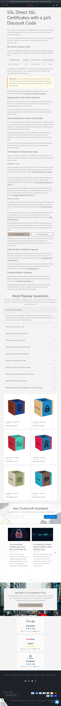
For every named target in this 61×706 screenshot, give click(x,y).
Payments (53, 675)
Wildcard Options (46, 206)
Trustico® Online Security (21, 700)
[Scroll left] (5, 552)
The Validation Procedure (23, 281)
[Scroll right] (55, 552)
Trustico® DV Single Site (39, 422)
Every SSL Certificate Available (35, 93)
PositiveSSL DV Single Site (12, 422)
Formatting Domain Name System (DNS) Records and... (42, 546)
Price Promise (35, 675)
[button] (3, 5)
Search (7, 675)
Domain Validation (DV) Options (42, 172)
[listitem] (30, 315)
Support (43, 675)
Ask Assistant (50, 516)
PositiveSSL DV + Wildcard (12, 457)
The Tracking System (31, 268)
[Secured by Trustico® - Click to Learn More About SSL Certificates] (4, 702)
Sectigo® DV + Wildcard (39, 493)
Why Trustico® (14, 675)
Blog (47, 675)
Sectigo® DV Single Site (12, 493)
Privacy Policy (32, 700)
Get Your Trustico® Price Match (30, 605)
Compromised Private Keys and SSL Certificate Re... (18, 546)
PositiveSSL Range (42, 234)
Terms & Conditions (41, 700)
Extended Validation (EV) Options (22, 195)
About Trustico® (25, 675)
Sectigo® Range (19, 234)
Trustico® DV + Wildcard (39, 457)
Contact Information (52, 700)
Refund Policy (54, 702)
